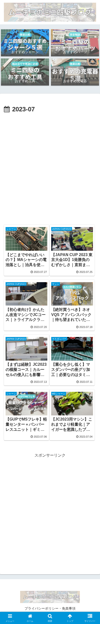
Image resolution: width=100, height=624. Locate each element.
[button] (90, 587)
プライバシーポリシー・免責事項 (50, 608)
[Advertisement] (50, 167)
